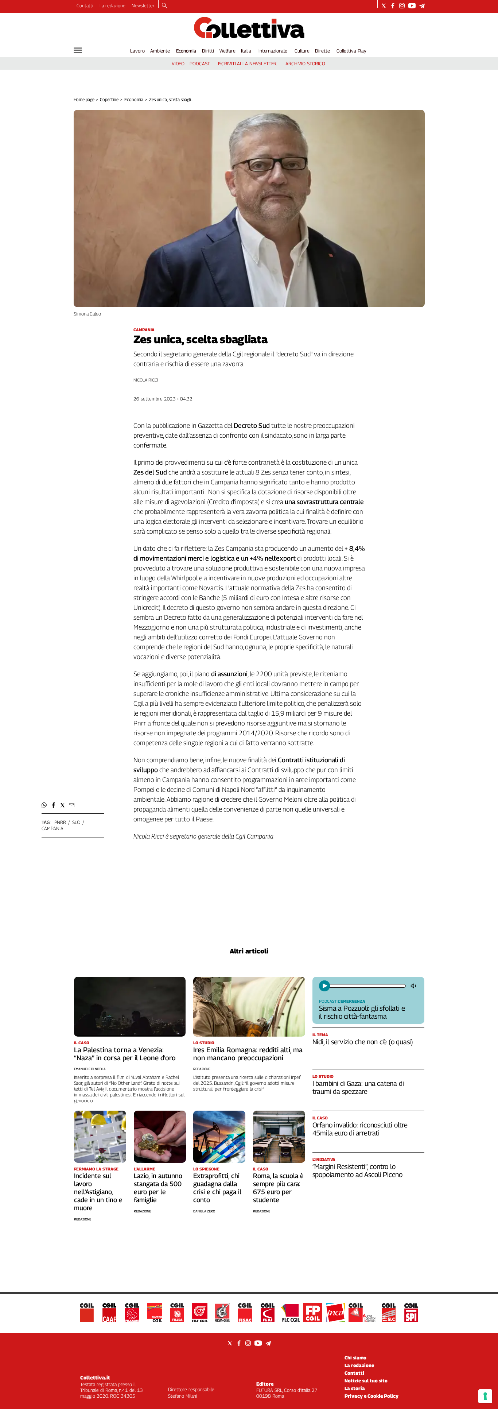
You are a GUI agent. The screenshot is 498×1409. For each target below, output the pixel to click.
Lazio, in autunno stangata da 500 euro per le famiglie (158, 1188)
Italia (246, 51)
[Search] (164, 6)
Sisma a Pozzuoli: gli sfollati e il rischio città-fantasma (362, 1012)
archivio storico (305, 63)
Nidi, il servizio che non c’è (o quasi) (362, 1042)
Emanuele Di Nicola (90, 1069)
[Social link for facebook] (393, 5)
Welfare (227, 51)
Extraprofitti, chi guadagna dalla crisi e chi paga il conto (217, 1188)
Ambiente (160, 51)
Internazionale (272, 51)
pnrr (60, 822)
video (178, 63)
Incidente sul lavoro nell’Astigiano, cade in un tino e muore (98, 1192)
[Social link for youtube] (412, 5)
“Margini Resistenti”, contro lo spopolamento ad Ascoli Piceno (357, 1170)
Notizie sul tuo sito (366, 1380)
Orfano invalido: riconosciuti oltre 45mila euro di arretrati (360, 1129)
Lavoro (137, 51)
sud (76, 822)
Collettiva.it (95, 1377)
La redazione (112, 5)
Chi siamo (355, 1357)
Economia (186, 51)
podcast (200, 63)
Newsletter (143, 5)
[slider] (367, 986)
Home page (84, 99)
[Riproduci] (324, 985)
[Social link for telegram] (422, 5)
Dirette (322, 51)
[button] (44, 805)
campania (52, 828)
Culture (302, 51)
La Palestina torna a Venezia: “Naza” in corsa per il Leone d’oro (125, 1054)
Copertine (109, 99)
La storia (355, 1388)
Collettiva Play (351, 51)
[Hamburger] (78, 50)
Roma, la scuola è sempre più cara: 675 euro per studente (278, 1188)
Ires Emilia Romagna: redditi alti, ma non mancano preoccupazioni (248, 1054)
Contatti (85, 5)
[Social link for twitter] (383, 5)
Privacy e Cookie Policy (371, 1396)
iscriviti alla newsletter (247, 63)
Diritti (208, 51)
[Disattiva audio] (414, 986)
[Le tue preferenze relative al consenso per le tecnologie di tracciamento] (485, 1396)
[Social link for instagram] (402, 5)
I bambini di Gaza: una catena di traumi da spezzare (358, 1087)
